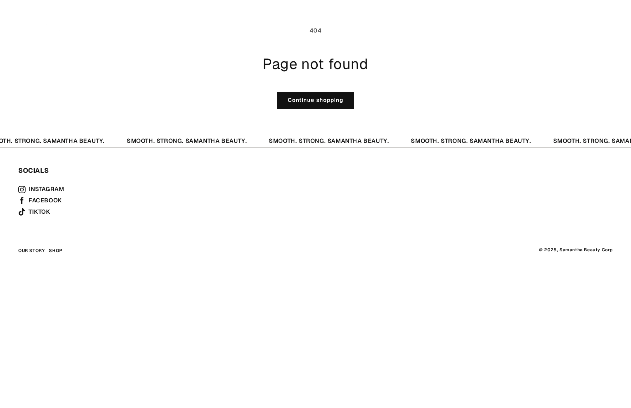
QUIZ (149, 20)
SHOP (81, 20)
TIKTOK (39, 212)
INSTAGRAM (46, 189)
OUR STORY (115, 20)
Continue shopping (315, 99)
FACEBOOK (45, 200)
